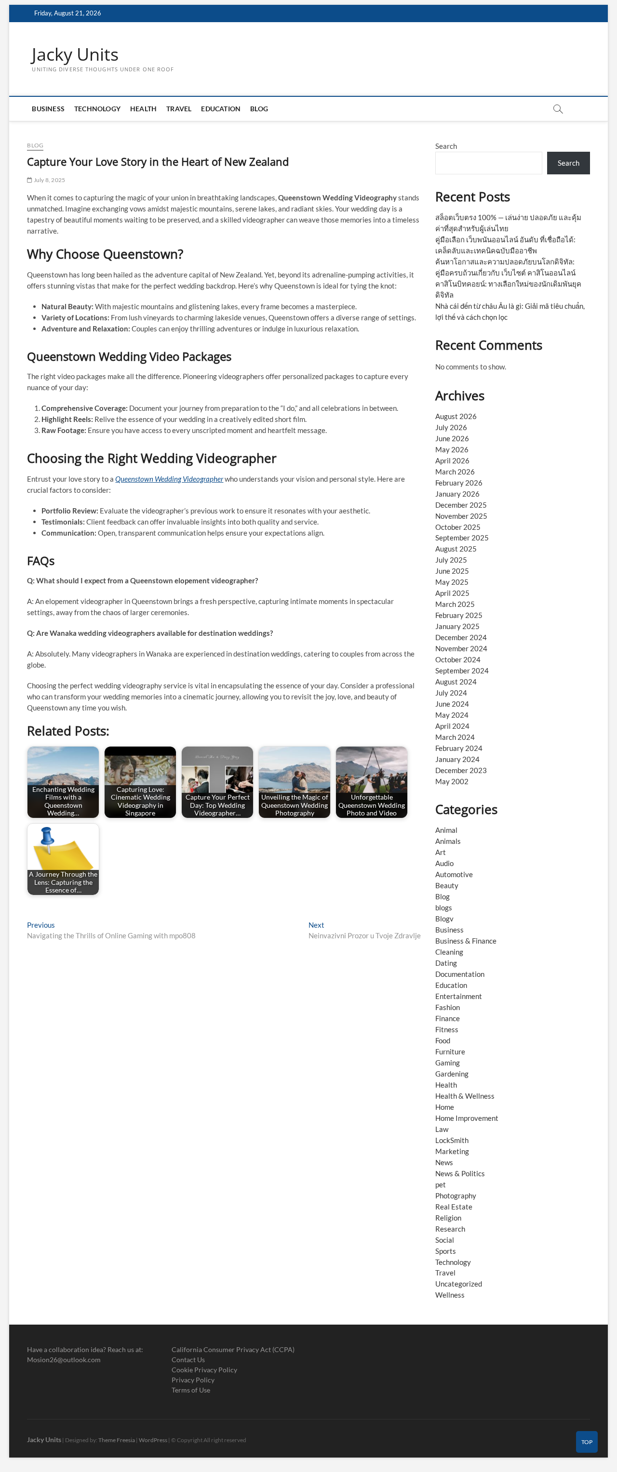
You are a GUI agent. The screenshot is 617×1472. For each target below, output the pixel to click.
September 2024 (462, 670)
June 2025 (452, 570)
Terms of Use (191, 1390)
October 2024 (458, 659)
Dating (446, 963)
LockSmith (452, 1140)
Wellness (450, 1294)
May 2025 (452, 582)
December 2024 (461, 637)
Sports (445, 1251)
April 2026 (452, 460)
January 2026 (457, 493)
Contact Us (188, 1359)
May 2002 (452, 781)
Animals (448, 841)
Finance (447, 1018)
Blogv (444, 918)
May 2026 (452, 449)
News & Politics (460, 1173)
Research (450, 1228)
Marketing (452, 1151)
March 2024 (455, 737)
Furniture (450, 1051)
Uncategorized (458, 1283)
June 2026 (452, 438)
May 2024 (452, 714)
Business (48, 109)
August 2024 (456, 681)
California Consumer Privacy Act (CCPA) (233, 1349)
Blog (259, 109)
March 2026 (455, 471)
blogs (443, 907)
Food (442, 1040)
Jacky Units (75, 54)
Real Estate (453, 1206)
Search (446, 146)
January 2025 (457, 626)
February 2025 (459, 615)
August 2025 (456, 548)
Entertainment (458, 996)
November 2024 (461, 648)
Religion (448, 1217)
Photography (455, 1195)
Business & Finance (465, 940)
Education (221, 109)
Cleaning (449, 951)
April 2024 (452, 726)
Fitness (446, 1029)
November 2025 (461, 516)
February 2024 (459, 748)
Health (143, 109)
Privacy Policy (193, 1380)
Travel (178, 109)
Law (441, 1129)
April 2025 (452, 593)
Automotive (454, 874)
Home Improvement (466, 1118)
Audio (444, 863)
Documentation (459, 974)
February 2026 (459, 482)
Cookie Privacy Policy (204, 1370)
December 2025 (461, 504)
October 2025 (458, 527)
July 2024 (451, 692)
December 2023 (461, 770)
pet (440, 1184)
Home (444, 1107)
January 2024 (457, 759)
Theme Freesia (116, 1440)
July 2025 (451, 559)
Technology (97, 109)
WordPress (153, 1440)
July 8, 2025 (49, 180)
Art (440, 852)
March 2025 (455, 604)
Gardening (452, 1073)
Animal (446, 830)
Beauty (446, 885)
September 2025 (462, 537)
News (444, 1162)
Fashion (447, 1007)
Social (444, 1239)
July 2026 (451, 427)
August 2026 (456, 416)
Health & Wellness (465, 1095)
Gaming (447, 1062)
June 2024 (452, 703)
